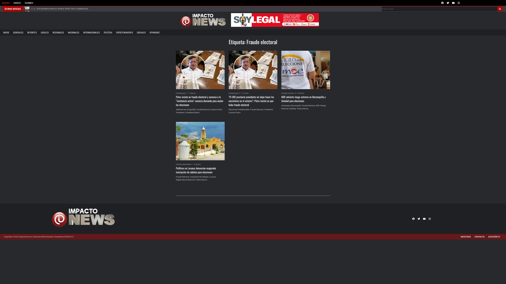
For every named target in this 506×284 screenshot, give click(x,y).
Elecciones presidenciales (239, 109)
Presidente (180, 112)
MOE (318, 106)
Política (108, 32)
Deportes (32, 32)
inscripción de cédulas (199, 177)
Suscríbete (29, 2)
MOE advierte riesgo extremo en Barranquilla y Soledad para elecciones (303, 99)
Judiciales (18, 32)
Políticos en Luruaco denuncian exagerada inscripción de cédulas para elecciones (196, 170)
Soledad (292, 109)
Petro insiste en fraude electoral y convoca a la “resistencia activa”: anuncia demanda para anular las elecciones (199, 101)
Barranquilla (296, 106)
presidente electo (192, 112)
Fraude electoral (203, 109)
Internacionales (91, 32)
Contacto (17, 2)
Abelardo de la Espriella (185, 109)
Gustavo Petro (216, 109)
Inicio (6, 32)
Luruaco (212, 177)
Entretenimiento (124, 32)
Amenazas (285, 106)
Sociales (141, 32)
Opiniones (155, 32)
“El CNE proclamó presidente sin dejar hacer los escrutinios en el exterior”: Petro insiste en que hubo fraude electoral (251, 101)
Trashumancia (302, 109)
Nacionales (73, 32)
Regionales (58, 32)
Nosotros (6, 2)
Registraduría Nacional (185, 180)
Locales (45, 32)
